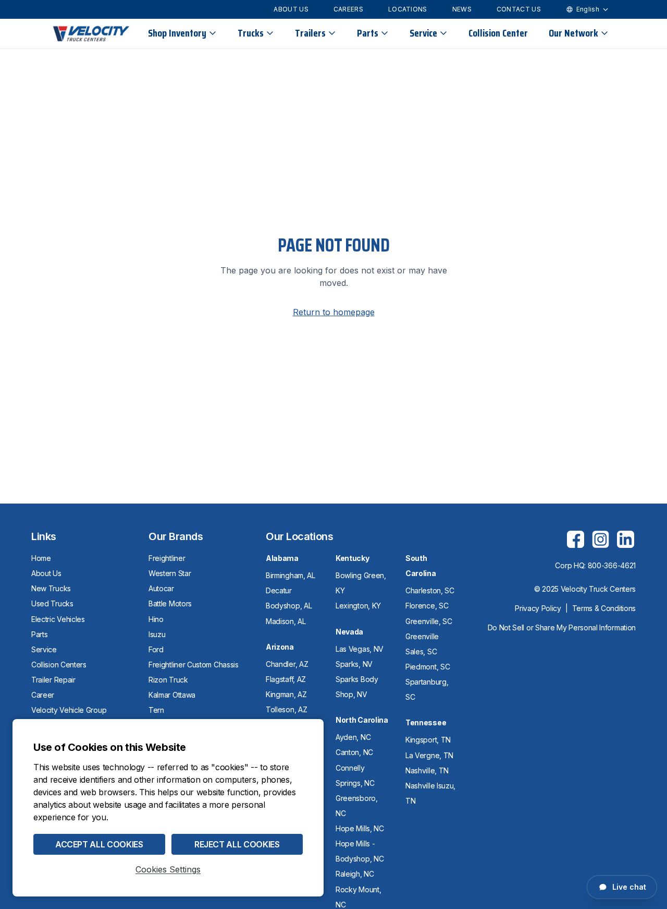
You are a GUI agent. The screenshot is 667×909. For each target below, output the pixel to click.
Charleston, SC (429, 590)
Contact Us (519, 9)
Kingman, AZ (286, 694)
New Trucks (51, 588)
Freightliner (167, 558)
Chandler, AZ (287, 664)
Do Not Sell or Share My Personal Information (562, 627)
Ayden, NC (353, 737)
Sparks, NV (354, 664)
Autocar (161, 588)
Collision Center (498, 33)
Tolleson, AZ (286, 709)
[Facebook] (575, 539)
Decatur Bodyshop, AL (289, 598)
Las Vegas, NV (360, 648)
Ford (156, 649)
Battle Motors (170, 603)
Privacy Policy (538, 608)
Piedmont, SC (427, 666)
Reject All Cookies (237, 844)
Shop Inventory (177, 33)
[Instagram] (600, 539)
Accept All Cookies (99, 844)
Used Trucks (52, 603)
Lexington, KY (358, 605)
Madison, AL (286, 621)
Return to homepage (334, 312)
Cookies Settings (168, 869)
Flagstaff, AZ (286, 679)
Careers (348, 9)
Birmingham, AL (290, 575)
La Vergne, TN (429, 755)
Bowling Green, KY (361, 583)
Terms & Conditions (604, 608)
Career (42, 694)
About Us (291, 9)
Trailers (310, 33)
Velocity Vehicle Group (68, 709)
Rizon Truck (168, 679)
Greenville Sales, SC (422, 644)
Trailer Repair (53, 679)
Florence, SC (426, 605)
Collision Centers (59, 664)
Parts (367, 33)
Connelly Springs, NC (355, 775)
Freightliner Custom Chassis (194, 664)
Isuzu (157, 634)
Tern (156, 709)
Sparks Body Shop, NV (357, 687)
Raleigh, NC (355, 873)
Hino (156, 619)
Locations (407, 9)
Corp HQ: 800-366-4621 (595, 565)
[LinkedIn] (625, 539)
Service (423, 33)
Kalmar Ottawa (172, 694)
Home (41, 558)
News (462, 9)
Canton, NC (354, 752)
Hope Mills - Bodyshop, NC (360, 851)
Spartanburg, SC (426, 689)
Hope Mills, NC (360, 828)
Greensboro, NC (357, 806)
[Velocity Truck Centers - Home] (91, 33)
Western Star (170, 573)
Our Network (573, 33)
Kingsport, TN (428, 739)
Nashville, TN (427, 770)
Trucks (251, 33)
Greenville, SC (428, 621)
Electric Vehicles (58, 619)
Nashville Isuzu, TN (430, 793)
